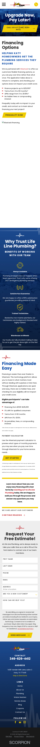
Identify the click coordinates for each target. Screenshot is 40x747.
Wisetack (24, 69)
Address (7, 587)
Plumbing (20, 693)
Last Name (8, 566)
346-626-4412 (20, 659)
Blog (20, 704)
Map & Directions (20, 675)
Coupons (20, 708)
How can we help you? (14, 600)
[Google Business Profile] (20, 722)
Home (20, 686)
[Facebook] (15, 722)
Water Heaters (20, 697)
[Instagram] (24, 722)
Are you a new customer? (15, 594)
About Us (20, 690)
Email (5, 580)
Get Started (12, 458)
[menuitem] (9, 736)
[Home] (20, 4)
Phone (6, 573)
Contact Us (20, 712)
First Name (8, 559)
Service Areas (20, 701)
